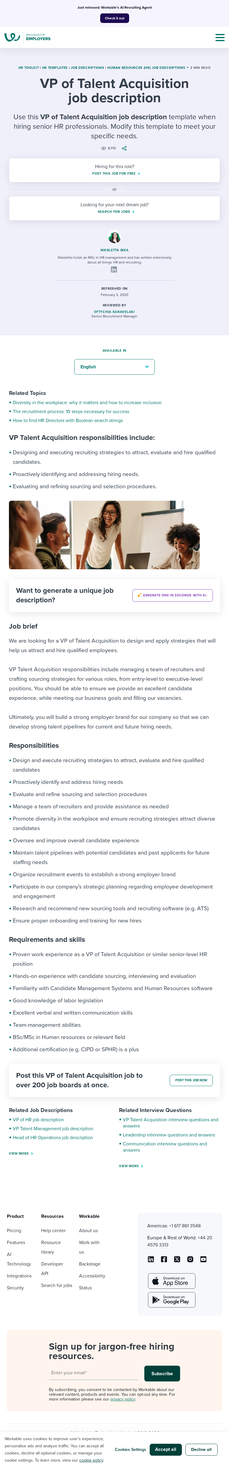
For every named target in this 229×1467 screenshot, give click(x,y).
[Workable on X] (190, 1261)
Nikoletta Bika (114, 250)
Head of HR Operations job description (53, 1138)
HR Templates (55, 68)
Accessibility (92, 1276)
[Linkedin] (113, 269)
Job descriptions (87, 68)
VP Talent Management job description (53, 1129)
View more (19, 1154)
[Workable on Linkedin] (150, 1261)
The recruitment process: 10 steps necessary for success (71, 412)
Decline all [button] (201, 1449)
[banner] (114, 595)
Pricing (14, 1231)
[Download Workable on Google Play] (171, 1300)
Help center (53, 1231)
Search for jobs (56, 1285)
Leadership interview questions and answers (169, 1135)
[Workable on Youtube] (177, 1261)
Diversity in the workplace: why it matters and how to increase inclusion (87, 403)
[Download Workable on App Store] (171, 1281)
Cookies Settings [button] (130, 1449)
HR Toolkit (28, 68)
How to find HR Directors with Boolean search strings (68, 421)
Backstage (89, 1264)
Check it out (114, 18)
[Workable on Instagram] (203, 1261)
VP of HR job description (38, 1120)
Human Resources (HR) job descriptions (146, 68)
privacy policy (122, 1399)
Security (15, 1288)
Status (85, 1288)
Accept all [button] (165, 1449)
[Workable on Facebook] (164, 1261)
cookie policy (91, 1460)
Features (16, 1243)
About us (88, 1231)
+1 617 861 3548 (185, 1226)
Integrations (19, 1276)
